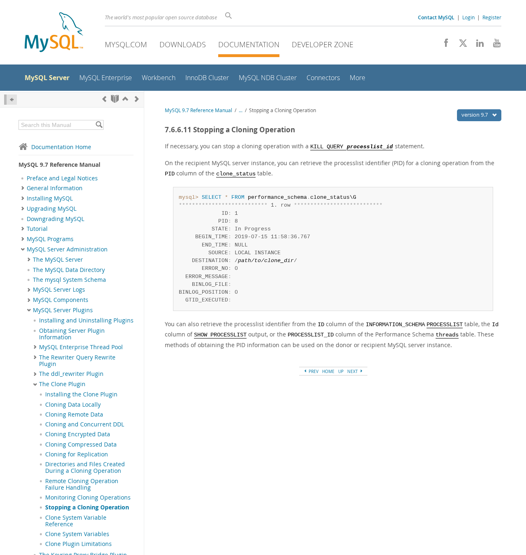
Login (468, 17)
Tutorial (37, 229)
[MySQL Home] (54, 33)
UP (341, 371)
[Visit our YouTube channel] (493, 45)
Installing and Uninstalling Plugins (86, 320)
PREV (312, 371)
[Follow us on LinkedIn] (476, 45)
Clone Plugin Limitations (78, 544)
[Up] (125, 98)
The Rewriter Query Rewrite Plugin (77, 361)
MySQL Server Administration (67, 249)
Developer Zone (322, 44)
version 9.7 (475, 114)
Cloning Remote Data (74, 414)
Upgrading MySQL (51, 208)
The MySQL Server (58, 259)
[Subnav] (23, 188)
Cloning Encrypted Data (77, 434)
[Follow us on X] (460, 45)
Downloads (182, 44)
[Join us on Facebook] (443, 45)
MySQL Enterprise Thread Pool (81, 347)
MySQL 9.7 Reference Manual (198, 110)
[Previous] (104, 98)
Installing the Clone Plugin (81, 394)
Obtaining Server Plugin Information (72, 334)
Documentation (248, 44)
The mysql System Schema (69, 279)
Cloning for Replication (76, 454)
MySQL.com (126, 44)
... (240, 110)
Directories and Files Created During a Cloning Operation (85, 467)
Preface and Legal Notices (62, 178)
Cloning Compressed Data (81, 444)
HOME (328, 371)
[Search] (99, 124)
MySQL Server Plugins (63, 310)
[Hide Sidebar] (10, 99)
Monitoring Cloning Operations (88, 497)
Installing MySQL (50, 198)
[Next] (137, 98)
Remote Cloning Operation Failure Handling (81, 484)
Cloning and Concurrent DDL (84, 424)
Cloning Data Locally (73, 404)
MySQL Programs (50, 239)
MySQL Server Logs (59, 289)
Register (491, 17)
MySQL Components (60, 300)
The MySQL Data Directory (69, 270)
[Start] (115, 98)
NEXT (353, 371)
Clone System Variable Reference (75, 521)
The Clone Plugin (62, 384)
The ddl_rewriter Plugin (71, 374)
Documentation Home (61, 147)
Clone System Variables (77, 534)
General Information (55, 188)
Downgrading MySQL (55, 219)
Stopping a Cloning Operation (87, 507)
